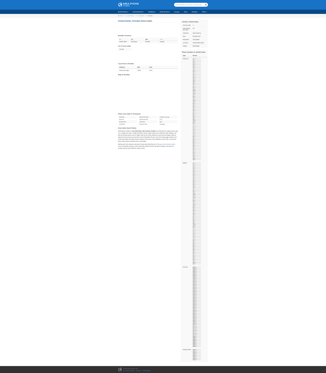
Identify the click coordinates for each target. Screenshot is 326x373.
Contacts (138, 370)
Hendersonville (143, 119)
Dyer (161, 122)
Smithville (142, 122)
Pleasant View (143, 124)
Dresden (150, 16)
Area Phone (131, 5)
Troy (161, 119)
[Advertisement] (148, 28)
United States (130, 16)
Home (121, 16)
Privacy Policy (147, 370)
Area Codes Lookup (128, 370)
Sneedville (122, 124)
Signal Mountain (144, 117)
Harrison (121, 119)
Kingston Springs (164, 117)
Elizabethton (122, 122)
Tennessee (141, 16)
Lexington (162, 124)
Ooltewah (121, 117)
